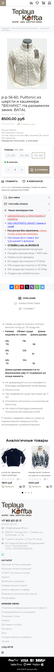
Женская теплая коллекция (16, 564)
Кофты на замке (39, 187)
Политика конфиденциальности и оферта (24, 608)
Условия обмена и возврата (16, 637)
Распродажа (8, 598)
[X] (27, 287)
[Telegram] (42, 287)
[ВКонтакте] (11, 287)
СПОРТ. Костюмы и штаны (16, 573)
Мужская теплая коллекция (16, 568)
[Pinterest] (22, 287)
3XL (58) (24, 155)
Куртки (5, 577)
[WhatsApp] (37, 287)
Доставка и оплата (12, 624)
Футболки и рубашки (13, 581)
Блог (4, 633)
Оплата (5, 641)
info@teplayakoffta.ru (16, 528)
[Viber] (32, 287)
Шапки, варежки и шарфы (16, 589)
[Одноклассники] (17, 287)
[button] (22, 492)
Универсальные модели (14, 585)
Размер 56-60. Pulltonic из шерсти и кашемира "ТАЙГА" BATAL (39, 474)
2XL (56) (11, 155)
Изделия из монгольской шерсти (19, 593)
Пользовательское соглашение (18, 612)
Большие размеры (22, 187)
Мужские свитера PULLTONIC (15, 190)
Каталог (6, 620)
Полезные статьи (11, 616)
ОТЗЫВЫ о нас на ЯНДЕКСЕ (23, 245)
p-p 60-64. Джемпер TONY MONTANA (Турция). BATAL (11, 474)
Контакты (7, 628)
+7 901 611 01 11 (11, 520)
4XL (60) (38, 155)
